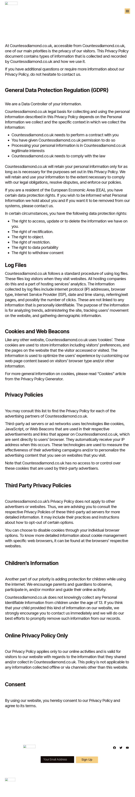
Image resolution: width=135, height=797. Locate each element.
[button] (127, 11)
